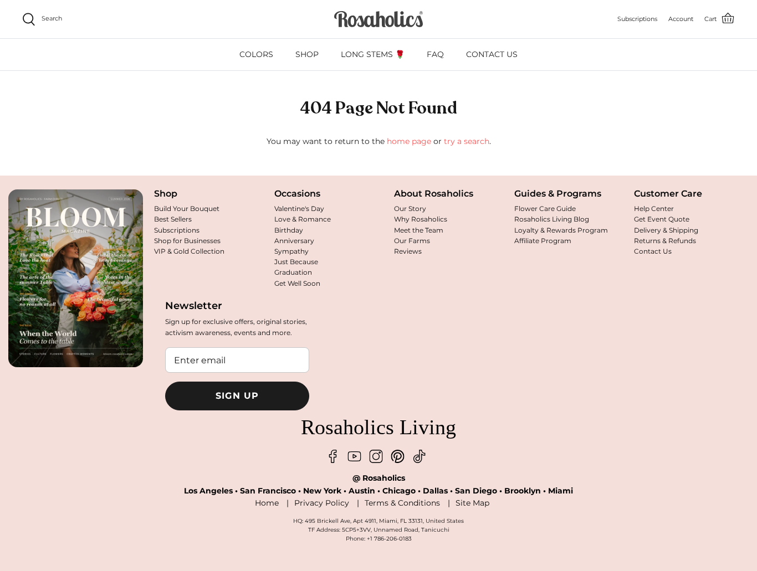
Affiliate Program (542, 240)
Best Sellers (173, 219)
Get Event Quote (661, 219)
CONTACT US (492, 54)
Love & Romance (302, 219)
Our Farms (412, 240)
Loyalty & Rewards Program (561, 230)
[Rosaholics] (378, 19)
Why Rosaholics (420, 219)
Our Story (410, 208)
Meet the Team (418, 230)
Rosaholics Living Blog (551, 219)
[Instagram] (376, 457)
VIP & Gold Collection (189, 251)
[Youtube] (354, 457)
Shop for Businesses (187, 240)
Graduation (293, 272)
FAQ (435, 54)
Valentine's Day (299, 208)
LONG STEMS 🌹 (373, 54)
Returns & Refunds (665, 240)
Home (267, 503)
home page (409, 141)
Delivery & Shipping (666, 230)
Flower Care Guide (545, 208)
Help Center (654, 208)
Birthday (288, 230)
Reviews (408, 251)
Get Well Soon (297, 283)
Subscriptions (177, 230)
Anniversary (294, 240)
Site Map (472, 503)
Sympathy (291, 251)
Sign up (237, 395)
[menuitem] (256, 54)
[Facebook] (333, 457)
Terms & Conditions (402, 503)
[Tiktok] (419, 457)
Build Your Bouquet (186, 208)
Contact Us (653, 251)
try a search (466, 141)
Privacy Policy (321, 503)
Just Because (296, 262)
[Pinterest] (398, 457)
